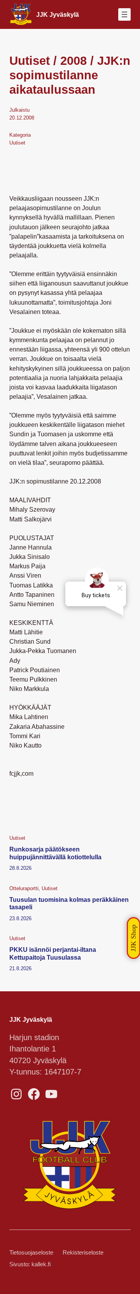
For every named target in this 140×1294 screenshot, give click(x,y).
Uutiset (17, 143)
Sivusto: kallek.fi (30, 1264)
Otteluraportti (23, 888)
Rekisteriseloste (83, 1252)
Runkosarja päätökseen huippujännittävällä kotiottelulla (55, 853)
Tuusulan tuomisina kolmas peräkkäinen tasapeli (69, 903)
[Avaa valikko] (124, 14)
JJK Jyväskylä (57, 14)
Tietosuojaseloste (31, 1252)
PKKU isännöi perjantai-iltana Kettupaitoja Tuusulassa (52, 953)
